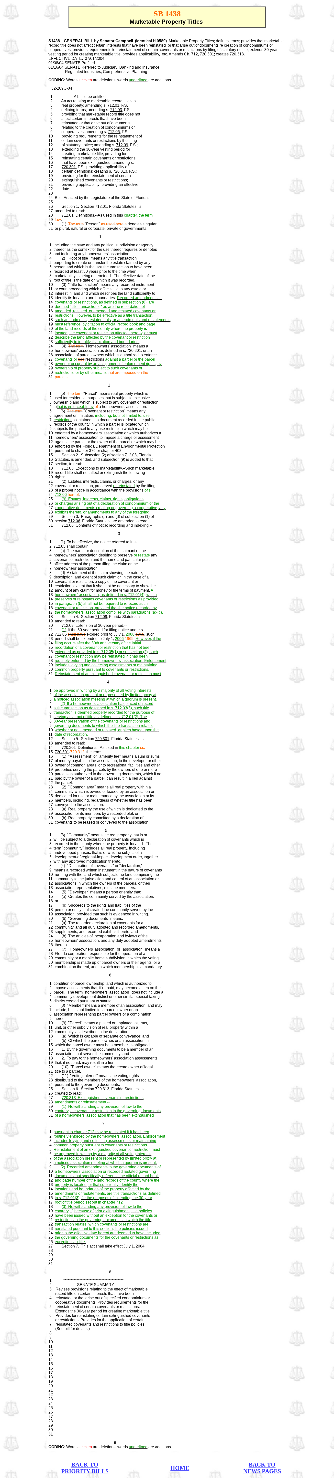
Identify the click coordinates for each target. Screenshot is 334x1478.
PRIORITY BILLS (85, 1471)
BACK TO (84, 1464)
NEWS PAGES (262, 1471)
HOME (179, 1468)
